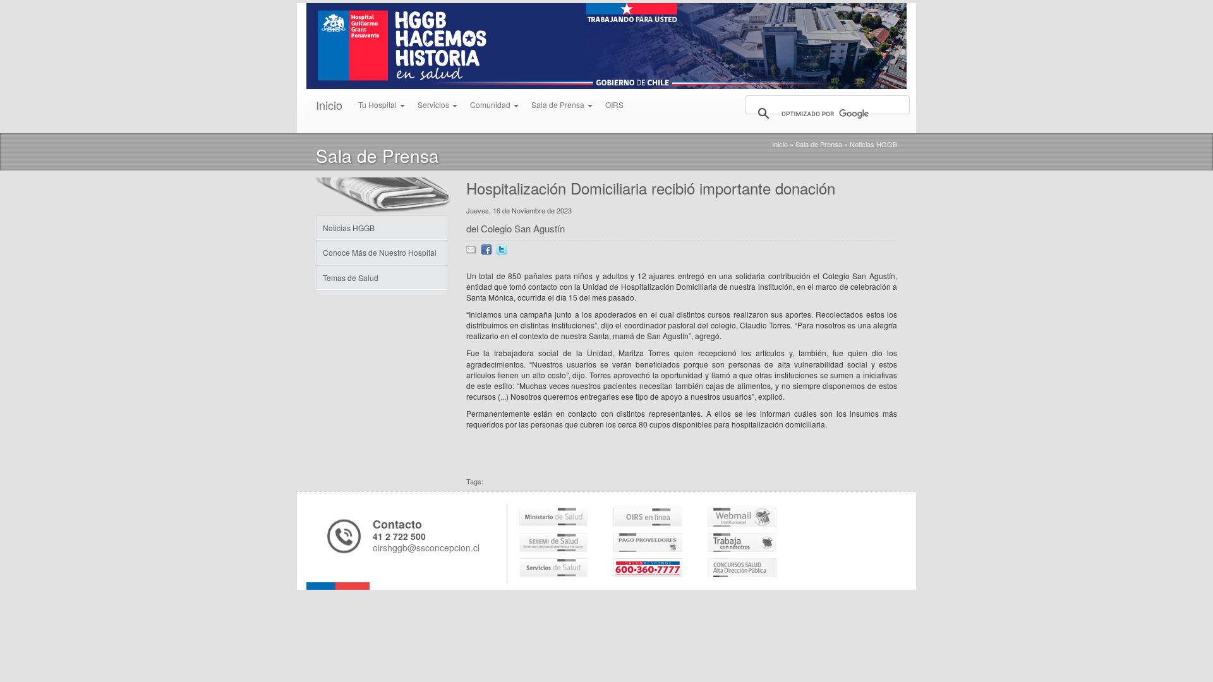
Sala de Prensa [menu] (558, 104)
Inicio (329, 105)
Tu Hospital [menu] (378, 104)
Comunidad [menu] (491, 104)
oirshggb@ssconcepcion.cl (426, 547)
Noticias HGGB (873, 144)
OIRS (614, 104)
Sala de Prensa (818, 144)
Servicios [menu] (434, 104)
